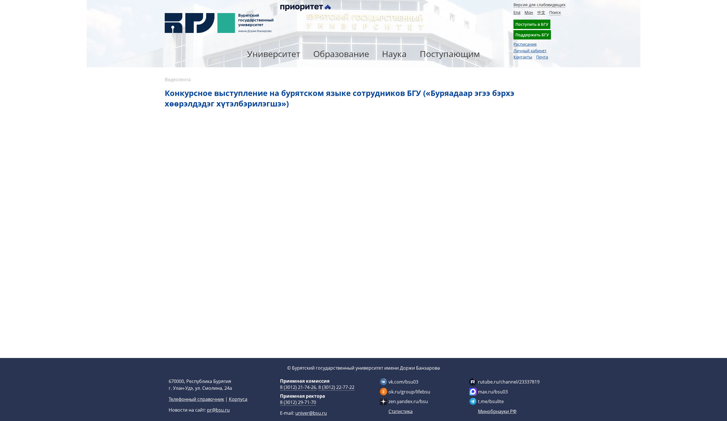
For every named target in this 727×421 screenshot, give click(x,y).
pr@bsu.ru (218, 410)
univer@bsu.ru (311, 413)
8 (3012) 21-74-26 (298, 387)
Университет (273, 54)
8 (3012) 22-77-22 (336, 387)
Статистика (400, 411)
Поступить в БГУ (531, 24)
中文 (541, 12)
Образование (341, 54)
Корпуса (238, 399)
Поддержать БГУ (532, 34)
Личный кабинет (530, 50)
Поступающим (450, 54)
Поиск (555, 12)
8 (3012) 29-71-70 (298, 402)
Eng (517, 12)
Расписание (525, 44)
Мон (529, 12)
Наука (394, 54)
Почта (542, 57)
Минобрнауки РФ (497, 411)
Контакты (522, 57)
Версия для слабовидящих (539, 4)
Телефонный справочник (196, 399)
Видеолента (178, 79)
